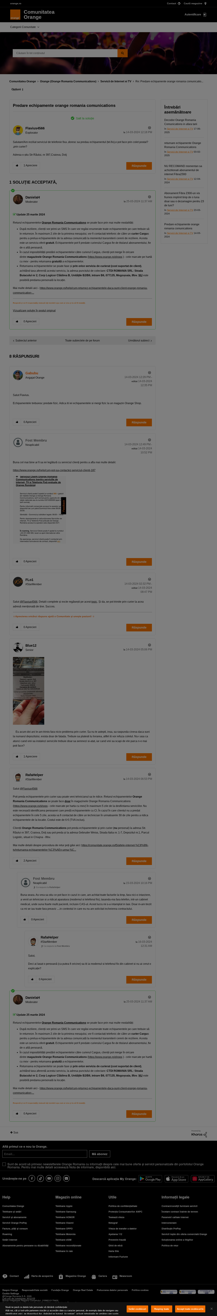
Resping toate (161, 1309)
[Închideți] (211, 1308)
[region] (108, 1309)
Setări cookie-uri (137, 1309)
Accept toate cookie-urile (190, 1309)
